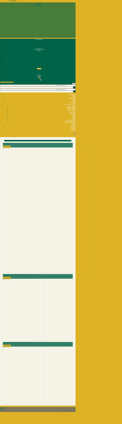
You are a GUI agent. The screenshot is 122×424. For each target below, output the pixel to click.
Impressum (2, 408)
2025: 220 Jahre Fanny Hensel (7, 82)
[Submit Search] (74, 87)
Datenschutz (3, 407)
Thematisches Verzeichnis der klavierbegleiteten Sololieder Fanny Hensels (17, 342)
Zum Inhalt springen (4, 0)
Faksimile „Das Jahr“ (7, 143)
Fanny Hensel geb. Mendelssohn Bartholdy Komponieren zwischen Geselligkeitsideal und (20, 274)
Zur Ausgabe (7, 146)
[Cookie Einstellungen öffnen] (10, 423)
